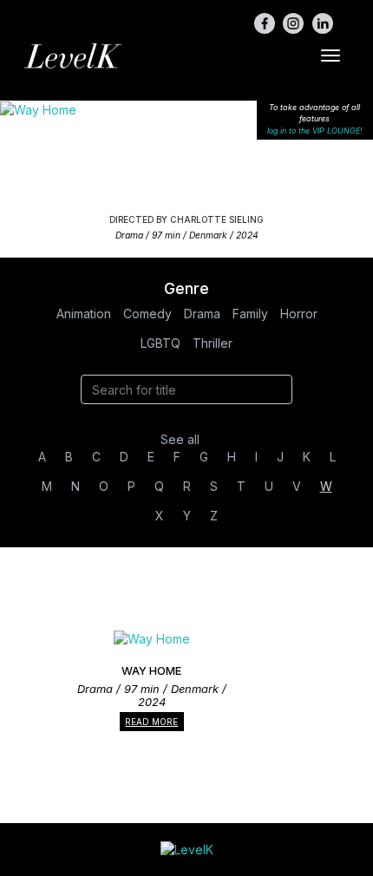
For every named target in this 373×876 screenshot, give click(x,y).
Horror (298, 313)
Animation (83, 313)
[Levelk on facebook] (264, 23)
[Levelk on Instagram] (293, 23)
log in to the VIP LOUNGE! (315, 130)
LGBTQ (160, 343)
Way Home (186, 151)
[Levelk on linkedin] (322, 23)
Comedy (147, 313)
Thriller (212, 343)
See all (180, 439)
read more (151, 722)
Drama (202, 313)
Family (250, 313)
